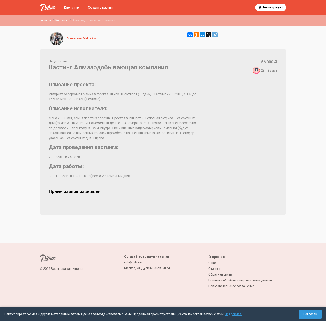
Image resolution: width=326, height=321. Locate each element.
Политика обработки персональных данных (240, 280)
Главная (45, 20)
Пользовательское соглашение (231, 286)
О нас (212, 263)
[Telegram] (215, 34)
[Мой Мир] (202, 34)
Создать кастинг (101, 8)
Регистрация (273, 7)
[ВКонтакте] (190, 34)
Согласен (310, 314)
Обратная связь (220, 274)
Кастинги (71, 8)
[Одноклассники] (196, 34)
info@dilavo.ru (134, 262)
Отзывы (214, 268)
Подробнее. (233, 314)
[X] (208, 34)
